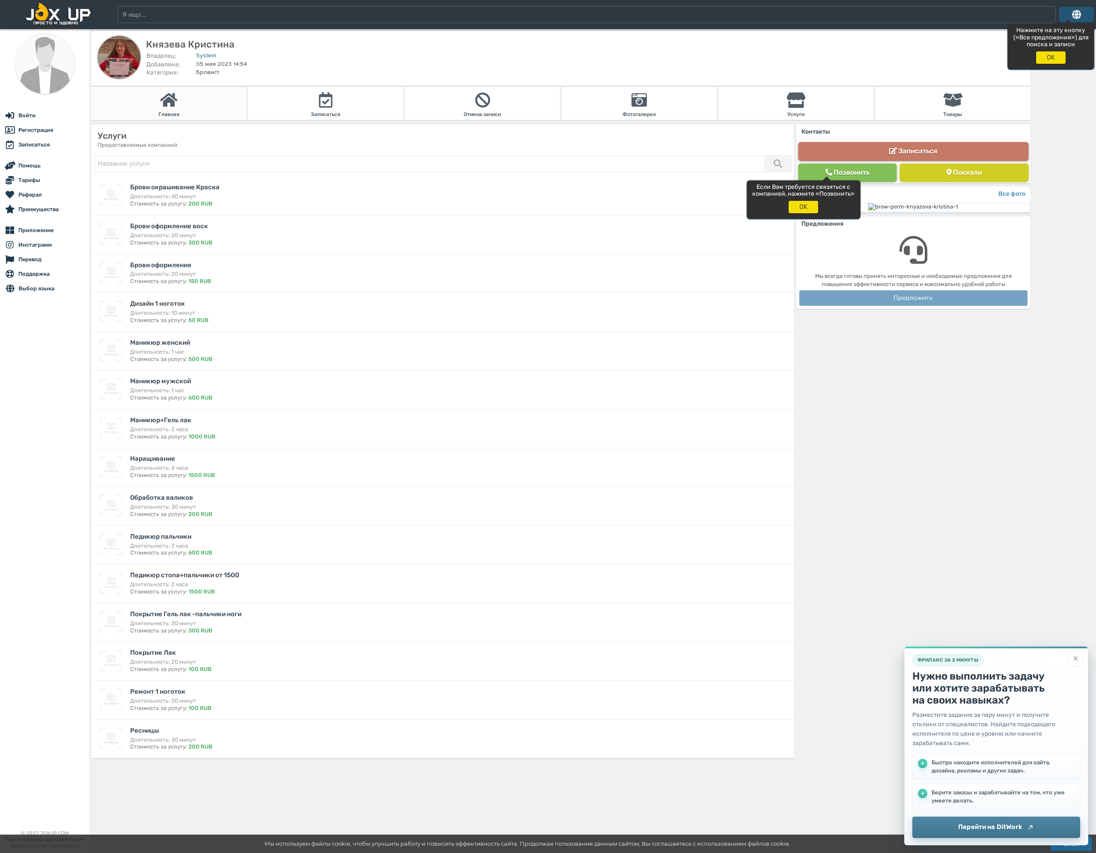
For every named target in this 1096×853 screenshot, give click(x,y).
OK (1051, 57)
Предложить (913, 298)
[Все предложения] (1076, 14)
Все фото (1011, 194)
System (206, 56)
